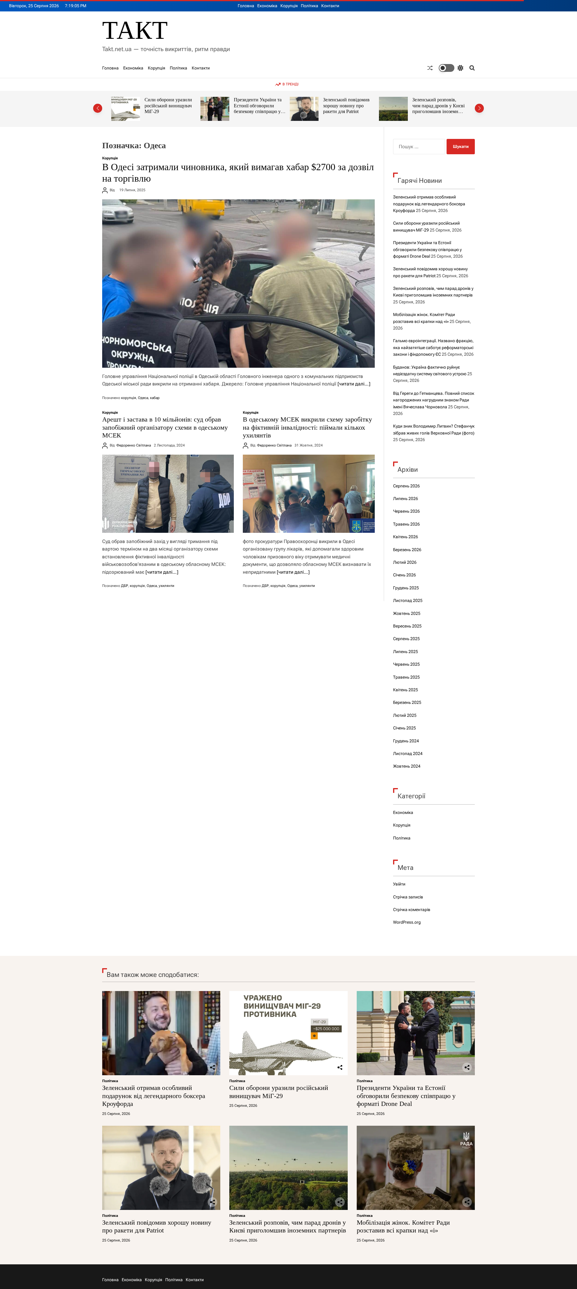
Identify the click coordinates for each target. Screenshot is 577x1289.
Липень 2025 (405, 651)
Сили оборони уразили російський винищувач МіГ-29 (278, 1091)
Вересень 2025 (407, 626)
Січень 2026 (404, 574)
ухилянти (166, 586)
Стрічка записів (408, 897)
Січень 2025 (404, 728)
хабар (155, 398)
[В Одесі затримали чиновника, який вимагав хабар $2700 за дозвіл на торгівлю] (238, 283)
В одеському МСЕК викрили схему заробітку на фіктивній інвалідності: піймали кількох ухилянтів (307, 427)
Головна (246, 5)
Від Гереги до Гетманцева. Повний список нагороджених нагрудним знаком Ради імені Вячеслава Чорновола (433, 400)
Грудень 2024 (406, 740)
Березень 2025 (407, 702)
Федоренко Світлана (133, 445)
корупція (128, 398)
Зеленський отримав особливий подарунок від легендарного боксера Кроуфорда (429, 204)
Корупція (289, 5)
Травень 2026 (406, 524)
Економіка (267, 5)
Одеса (143, 398)
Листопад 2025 (408, 600)
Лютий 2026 (405, 562)
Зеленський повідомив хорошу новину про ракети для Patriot (259, 105)
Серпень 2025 (406, 638)
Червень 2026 (406, 511)
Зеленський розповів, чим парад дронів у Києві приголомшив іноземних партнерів (351, 108)
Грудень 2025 (406, 587)
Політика (309, 5)
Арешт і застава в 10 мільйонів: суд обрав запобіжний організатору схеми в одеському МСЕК (165, 427)
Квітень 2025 (405, 689)
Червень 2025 (406, 664)
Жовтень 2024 (406, 766)
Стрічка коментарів (411, 909)
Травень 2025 (406, 677)
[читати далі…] (353, 384)
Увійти (399, 884)
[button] (97, 108)
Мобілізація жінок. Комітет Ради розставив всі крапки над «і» (439, 105)
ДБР (124, 586)
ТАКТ (135, 30)
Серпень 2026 (406, 485)
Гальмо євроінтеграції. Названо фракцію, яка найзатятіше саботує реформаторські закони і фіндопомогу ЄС (433, 347)
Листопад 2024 (408, 753)
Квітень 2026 (405, 536)
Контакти (330, 5)
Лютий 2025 (405, 715)
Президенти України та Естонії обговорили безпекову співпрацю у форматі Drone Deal (171, 108)
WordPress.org (407, 922)
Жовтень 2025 (406, 613)
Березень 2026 (407, 549)
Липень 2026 (405, 498)
